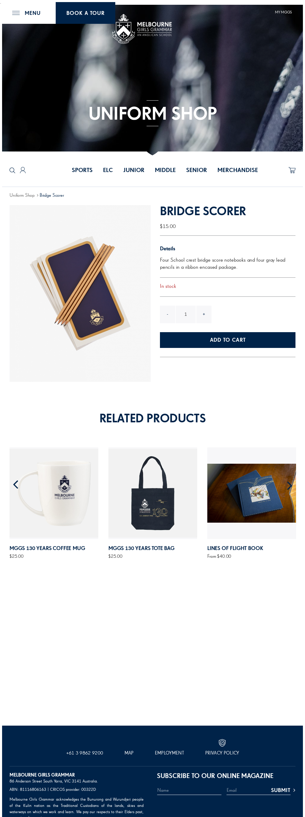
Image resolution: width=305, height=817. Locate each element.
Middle (165, 170)
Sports (82, 170)
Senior (196, 170)
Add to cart (228, 340)
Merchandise (237, 170)
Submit (280, 790)
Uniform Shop (22, 195)
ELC (108, 170)
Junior (133, 170)
